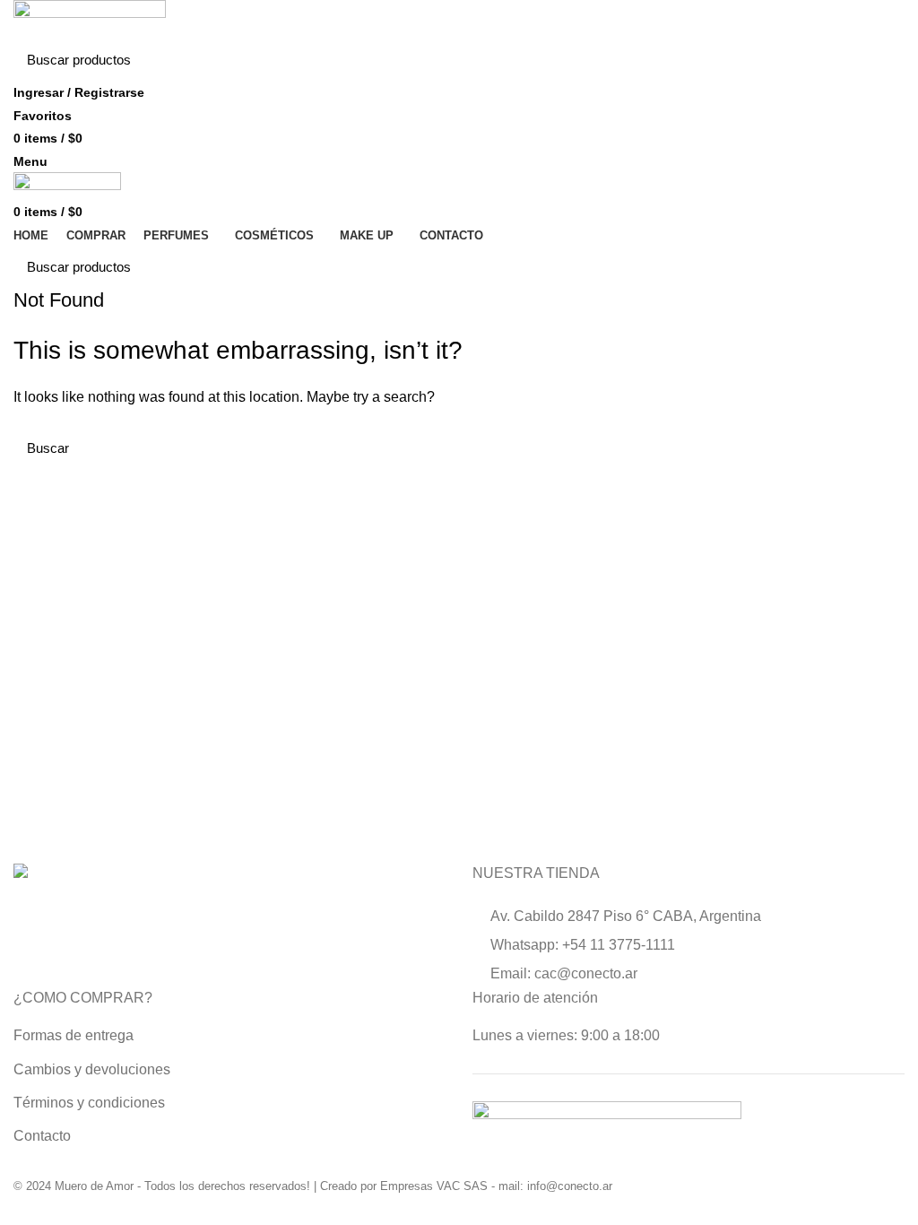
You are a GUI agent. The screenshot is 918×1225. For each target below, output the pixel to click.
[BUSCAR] (880, 60)
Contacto (42, 1135)
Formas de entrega (73, 1035)
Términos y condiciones (89, 1102)
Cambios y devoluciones (91, 1069)
